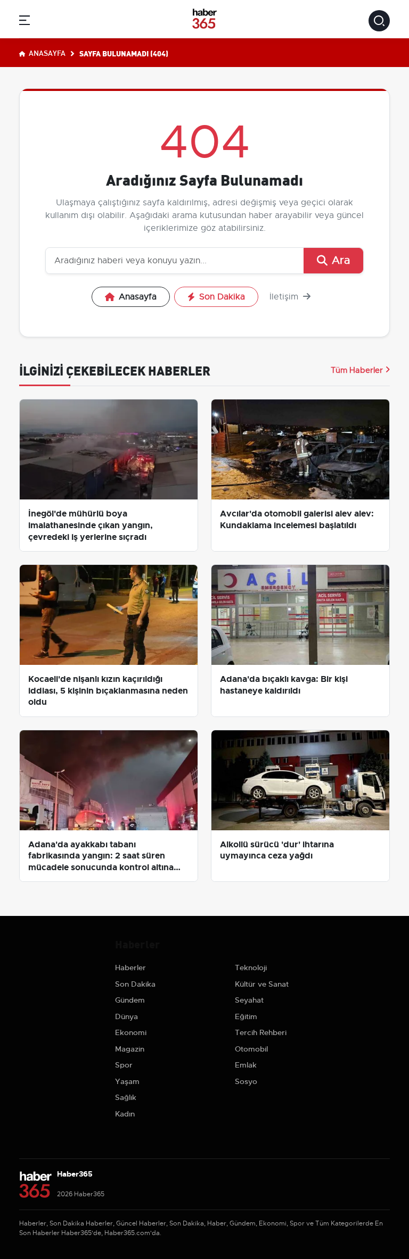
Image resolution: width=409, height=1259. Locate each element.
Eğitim (246, 1016)
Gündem (130, 1000)
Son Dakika (222, 296)
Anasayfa (46, 52)
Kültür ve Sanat (262, 984)
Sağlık (125, 1097)
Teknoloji (251, 967)
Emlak (246, 1065)
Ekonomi (130, 1032)
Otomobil (251, 1049)
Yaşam (127, 1081)
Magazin (129, 1049)
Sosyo (246, 1081)
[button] (24, 22)
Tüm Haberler (357, 370)
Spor (124, 1065)
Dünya (126, 1016)
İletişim (285, 296)
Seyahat (249, 1000)
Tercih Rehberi (261, 1032)
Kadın (125, 1114)
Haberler (130, 967)
